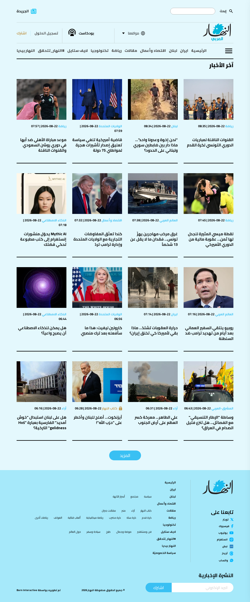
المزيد (125, 455)
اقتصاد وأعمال (153, 50)
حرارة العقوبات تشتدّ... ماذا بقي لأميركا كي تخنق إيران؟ (153, 330)
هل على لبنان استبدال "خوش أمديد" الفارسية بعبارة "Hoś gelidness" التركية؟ (41, 422)
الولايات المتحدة (110, 126)
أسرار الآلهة (119, 496)
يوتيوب (223, 533)
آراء (175, 408)
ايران (184, 50)
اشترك (22, 33)
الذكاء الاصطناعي (53, 220)
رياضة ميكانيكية (94, 517)
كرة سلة (131, 517)
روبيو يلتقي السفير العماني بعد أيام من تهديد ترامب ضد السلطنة (209, 333)
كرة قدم (147, 517)
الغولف (58, 517)
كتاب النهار (109, 408)
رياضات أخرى (41, 517)
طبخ (108, 531)
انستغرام (222, 540)
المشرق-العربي (222, 408)
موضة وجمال (123, 531)
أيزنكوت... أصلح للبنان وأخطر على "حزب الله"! (98, 420)
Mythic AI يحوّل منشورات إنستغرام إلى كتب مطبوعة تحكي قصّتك (43, 239)
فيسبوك (224, 526)
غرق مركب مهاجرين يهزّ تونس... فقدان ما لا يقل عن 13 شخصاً (154, 239)
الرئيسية (199, 50)
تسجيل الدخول (46, 33)
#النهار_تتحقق (51, 50)
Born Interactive (27, 590)
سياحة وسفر (93, 531)
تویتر (226, 519)
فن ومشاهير (144, 531)
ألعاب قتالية (74, 517)
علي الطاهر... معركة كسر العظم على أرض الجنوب (156, 420)
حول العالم (75, 531)
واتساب (223, 560)
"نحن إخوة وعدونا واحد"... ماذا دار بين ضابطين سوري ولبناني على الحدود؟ (155, 145)
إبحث (223, 11)
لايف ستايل (77, 50)
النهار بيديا (26, 50)
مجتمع (134, 496)
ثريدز (225, 553)
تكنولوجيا (100, 50)
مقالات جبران (109, 510)
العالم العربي (168, 220)
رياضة (117, 50)
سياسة (148, 496)
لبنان (173, 50)
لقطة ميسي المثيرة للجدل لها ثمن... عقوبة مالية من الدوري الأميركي (210, 239)
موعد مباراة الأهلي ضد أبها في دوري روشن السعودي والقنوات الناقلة (43, 145)
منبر (123, 510)
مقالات (131, 50)
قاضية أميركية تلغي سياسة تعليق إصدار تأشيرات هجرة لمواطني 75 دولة (97, 145)
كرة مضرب (115, 517)
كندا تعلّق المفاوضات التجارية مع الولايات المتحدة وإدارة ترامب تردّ (97, 239)
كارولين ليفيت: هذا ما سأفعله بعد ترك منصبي (101, 330)
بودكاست (86, 33)
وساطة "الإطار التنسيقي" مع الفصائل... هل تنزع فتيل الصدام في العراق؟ (209, 422)
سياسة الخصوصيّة (164, 552)
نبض (225, 546)
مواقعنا (133, 33)
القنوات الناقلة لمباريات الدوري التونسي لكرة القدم (210, 142)
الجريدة (23, 11)
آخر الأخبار (221, 65)
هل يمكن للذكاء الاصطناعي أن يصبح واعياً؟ (42, 330)
